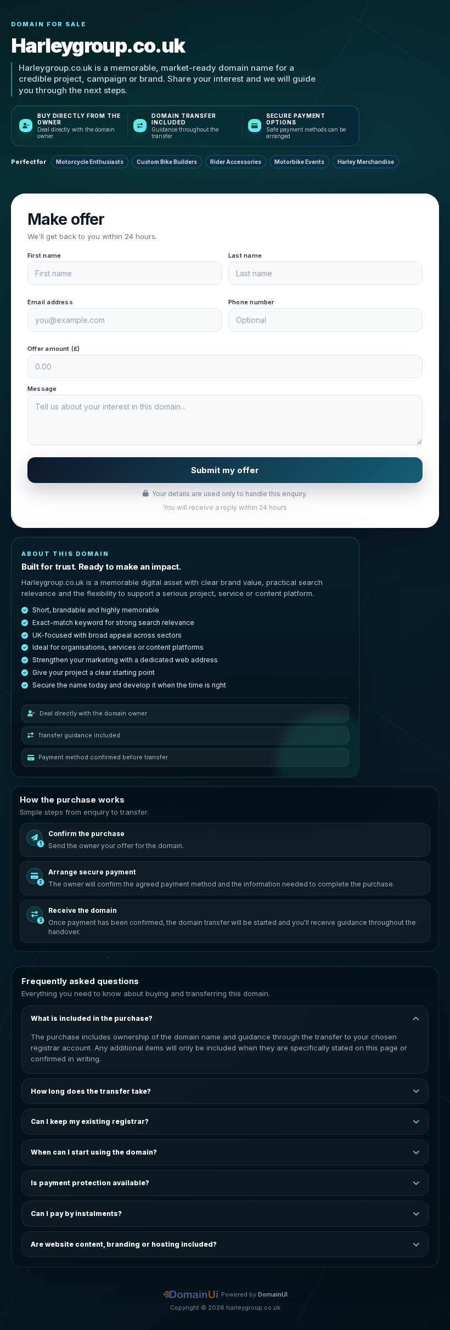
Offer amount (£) (53, 349)
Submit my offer (225, 470)
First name (44, 255)
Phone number (251, 302)
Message (42, 389)
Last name (245, 255)
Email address (50, 302)
